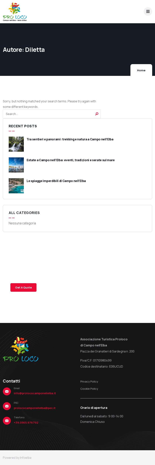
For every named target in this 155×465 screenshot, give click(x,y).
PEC (16, 402)
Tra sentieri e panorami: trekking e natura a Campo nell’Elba (70, 139)
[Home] (15, 11)
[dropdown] (148, 11)
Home (141, 70)
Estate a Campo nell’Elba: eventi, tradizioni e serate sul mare (71, 160)
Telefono (19, 417)
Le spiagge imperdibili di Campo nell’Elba (56, 181)
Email (17, 388)
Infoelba (25, 458)
